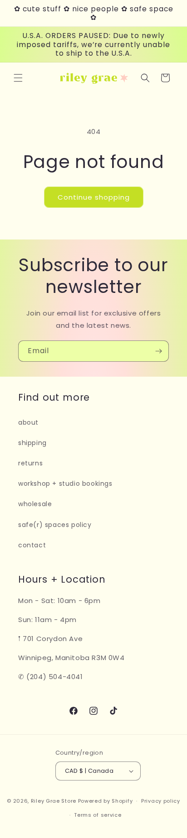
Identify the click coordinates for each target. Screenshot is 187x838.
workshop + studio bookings (65, 483)
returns (30, 463)
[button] (18, 78)
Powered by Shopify (105, 800)
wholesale (35, 503)
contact (32, 545)
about (28, 422)
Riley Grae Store (53, 800)
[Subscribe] (158, 351)
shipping (32, 442)
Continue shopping (94, 197)
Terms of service (97, 815)
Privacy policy (160, 800)
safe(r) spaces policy (55, 524)
